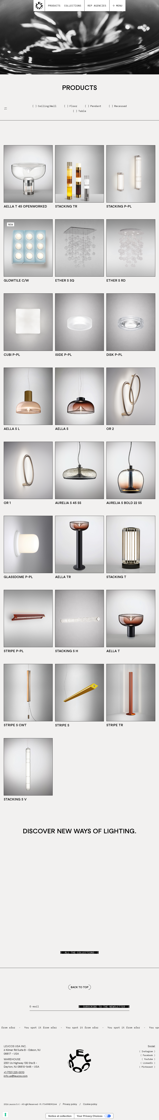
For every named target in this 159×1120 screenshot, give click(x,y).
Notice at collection (60, 1116)
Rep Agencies (97, 5)
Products (54, 5)
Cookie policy (90, 1104)
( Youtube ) (148, 1059)
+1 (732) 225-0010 (14, 1072)
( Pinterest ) (147, 1066)
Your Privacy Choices (89, 1116)
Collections (72, 5)
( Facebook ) (147, 1055)
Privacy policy (70, 1104)
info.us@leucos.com (15, 1076)
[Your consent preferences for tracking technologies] (5, 1115)
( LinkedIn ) (147, 1063)
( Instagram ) (147, 1051)
